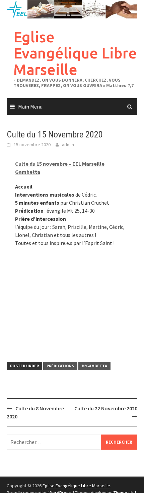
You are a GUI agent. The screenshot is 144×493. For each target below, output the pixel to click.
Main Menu (30, 106)
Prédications (60, 365)
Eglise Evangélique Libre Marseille (75, 53)
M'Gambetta (94, 365)
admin (68, 144)
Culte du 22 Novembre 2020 (105, 408)
